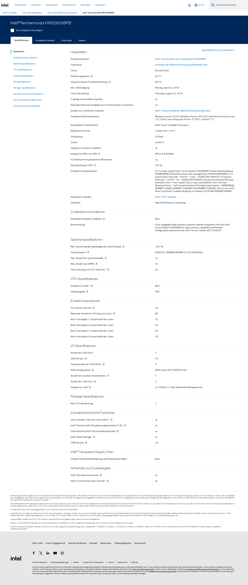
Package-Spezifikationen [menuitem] (24, 87)
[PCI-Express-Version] (93, 308)
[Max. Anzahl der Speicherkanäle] (105, 258)
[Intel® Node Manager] (94, 437)
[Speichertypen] (88, 252)
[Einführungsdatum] (91, 76)
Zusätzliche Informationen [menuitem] (25, 57)
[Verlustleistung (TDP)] (94, 165)
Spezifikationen (21, 40)
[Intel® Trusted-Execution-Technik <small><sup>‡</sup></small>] (108, 481)
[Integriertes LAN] (89, 387)
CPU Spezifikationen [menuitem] (22, 69)
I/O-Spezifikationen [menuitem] (22, 81)
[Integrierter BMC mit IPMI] (99, 154)
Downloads (67, 40)
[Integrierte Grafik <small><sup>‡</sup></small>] (91, 286)
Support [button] (36, 5)
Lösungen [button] (52, 5)
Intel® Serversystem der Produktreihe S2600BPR (180, 59)
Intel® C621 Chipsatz (165, 197)
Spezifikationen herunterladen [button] (217, 50)
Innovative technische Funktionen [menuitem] (28, 94)
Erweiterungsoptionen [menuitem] (23, 75)
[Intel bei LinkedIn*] (47, 553)
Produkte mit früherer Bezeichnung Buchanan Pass (181, 64)
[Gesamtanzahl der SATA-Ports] (103, 364)
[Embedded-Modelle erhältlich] (103, 219)
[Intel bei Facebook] (33, 553)
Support (82, 40)
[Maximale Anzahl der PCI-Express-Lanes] (114, 313)
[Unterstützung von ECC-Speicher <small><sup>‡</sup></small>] (108, 269)
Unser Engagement (55, 543)
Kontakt (93, 543)
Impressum (140, 543)
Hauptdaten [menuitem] (18, 51)
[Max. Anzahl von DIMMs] (96, 264)
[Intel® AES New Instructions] (100, 475)
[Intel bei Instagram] (62, 553)
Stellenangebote (122, 543)
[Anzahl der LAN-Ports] (94, 381)
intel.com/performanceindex (143, 569)
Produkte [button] (20, 5)
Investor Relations (77, 543)
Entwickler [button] (69, 5)
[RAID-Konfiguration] (92, 370)
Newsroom (105, 543)
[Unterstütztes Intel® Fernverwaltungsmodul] (117, 431)
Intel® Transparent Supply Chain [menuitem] (27, 100)
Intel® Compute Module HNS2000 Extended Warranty (183, 110)
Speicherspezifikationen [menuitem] (24, 63)
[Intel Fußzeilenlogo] (16, 558)
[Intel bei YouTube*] (55, 553)
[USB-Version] (85, 358)
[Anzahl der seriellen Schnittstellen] (108, 376)
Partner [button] (85, 5)
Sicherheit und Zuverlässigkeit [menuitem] (26, 106)
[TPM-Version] (86, 442)
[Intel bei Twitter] (40, 553)
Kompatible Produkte (45, 40)
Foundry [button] (100, 5)
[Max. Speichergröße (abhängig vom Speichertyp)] (123, 246)
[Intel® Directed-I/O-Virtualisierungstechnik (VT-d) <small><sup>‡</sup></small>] (125, 425)
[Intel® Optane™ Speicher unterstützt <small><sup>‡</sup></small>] (111, 419)
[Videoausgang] (87, 291)
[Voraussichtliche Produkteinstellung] (109, 82)
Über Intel (37, 543)
